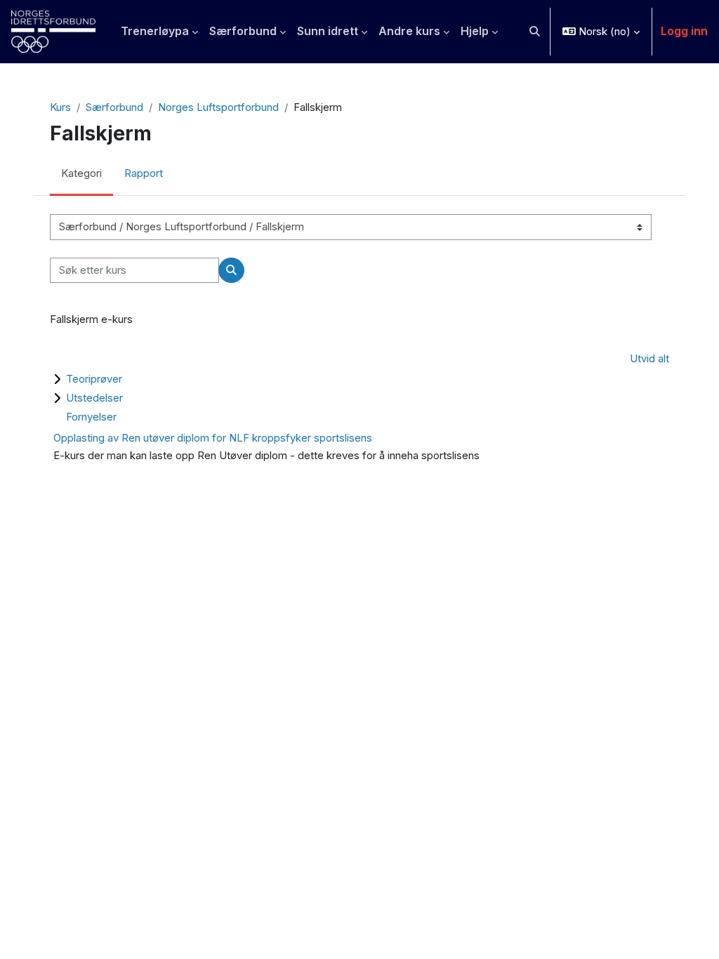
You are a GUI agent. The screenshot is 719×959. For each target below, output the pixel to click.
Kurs (60, 107)
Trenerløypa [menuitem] (155, 31)
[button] (535, 31)
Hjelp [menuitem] (475, 31)
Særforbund (114, 107)
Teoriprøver (94, 378)
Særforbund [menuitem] (243, 31)
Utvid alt (649, 358)
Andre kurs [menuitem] (409, 31)
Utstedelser (94, 397)
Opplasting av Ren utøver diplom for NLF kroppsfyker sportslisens (212, 437)
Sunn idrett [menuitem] (327, 31)
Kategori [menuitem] (81, 173)
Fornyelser (91, 416)
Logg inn (684, 31)
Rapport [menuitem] (143, 173)
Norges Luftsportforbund (218, 107)
